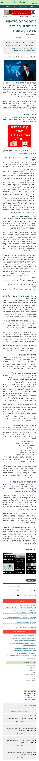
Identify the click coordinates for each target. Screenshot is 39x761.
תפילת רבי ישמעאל (30, 674)
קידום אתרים (25, 56)
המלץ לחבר (30, 591)
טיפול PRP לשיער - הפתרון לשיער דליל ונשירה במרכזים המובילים (20, 607)
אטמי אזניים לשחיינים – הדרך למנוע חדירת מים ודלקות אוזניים (21, 617)
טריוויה (8, 7)
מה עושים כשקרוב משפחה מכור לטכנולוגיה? (31, 558)
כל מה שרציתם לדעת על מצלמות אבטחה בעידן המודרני (22, 643)
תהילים (33, 678)
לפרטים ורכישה (20, 721)
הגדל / (31, 595)
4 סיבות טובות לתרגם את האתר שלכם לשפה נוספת (24, 638)
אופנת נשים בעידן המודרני (19, 560)
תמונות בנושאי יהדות (30, 705)
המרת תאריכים (31, 681)
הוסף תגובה (30, 580)
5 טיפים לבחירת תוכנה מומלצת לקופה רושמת (25, 636)
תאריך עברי (32, 683)
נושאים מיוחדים (22, 7)
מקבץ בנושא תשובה (29, 695)
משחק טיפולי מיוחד (31, 750)
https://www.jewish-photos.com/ (20, 711)
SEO (10, 56)
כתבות (29, 17)
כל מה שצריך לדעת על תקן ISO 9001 (26, 615)
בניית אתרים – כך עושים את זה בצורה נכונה (8, 559)
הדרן (33, 685)
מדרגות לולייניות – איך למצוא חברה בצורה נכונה (24, 625)
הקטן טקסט (27, 595)
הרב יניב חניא (31, 670)
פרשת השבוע (31, 666)
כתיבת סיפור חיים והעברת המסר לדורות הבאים (24, 620)
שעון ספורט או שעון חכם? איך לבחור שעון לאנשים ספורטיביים (21, 655)
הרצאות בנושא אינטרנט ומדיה (28, 738)
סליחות (33, 672)
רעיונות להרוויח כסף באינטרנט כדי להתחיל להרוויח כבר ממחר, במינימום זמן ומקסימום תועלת (19, 565)
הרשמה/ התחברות (20, 2)
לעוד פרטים (20, 733)
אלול (33, 676)
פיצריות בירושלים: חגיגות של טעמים (27, 605)
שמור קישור (13, 595)
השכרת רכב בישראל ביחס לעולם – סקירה (25, 622)
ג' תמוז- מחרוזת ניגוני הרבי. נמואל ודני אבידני (25, 627)
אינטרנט (16, 56)
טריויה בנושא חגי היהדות (28, 693)
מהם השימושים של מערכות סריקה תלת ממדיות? (24, 650)
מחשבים (23, 17)
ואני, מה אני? (32, 715)
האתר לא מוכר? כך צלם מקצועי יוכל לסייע (31, 570)
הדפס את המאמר (12, 587)
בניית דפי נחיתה (8, 572)
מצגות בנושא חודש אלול (28, 699)
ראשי (34, 17)
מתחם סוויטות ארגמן (30, 726)
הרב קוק (32, 668)
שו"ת (14, 7)
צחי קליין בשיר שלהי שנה (28, 697)
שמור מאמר (13, 591)
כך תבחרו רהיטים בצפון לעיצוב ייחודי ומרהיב (25, 612)
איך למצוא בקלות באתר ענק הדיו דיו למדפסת (25, 640)
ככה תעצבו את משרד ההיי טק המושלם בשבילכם (24, 610)
